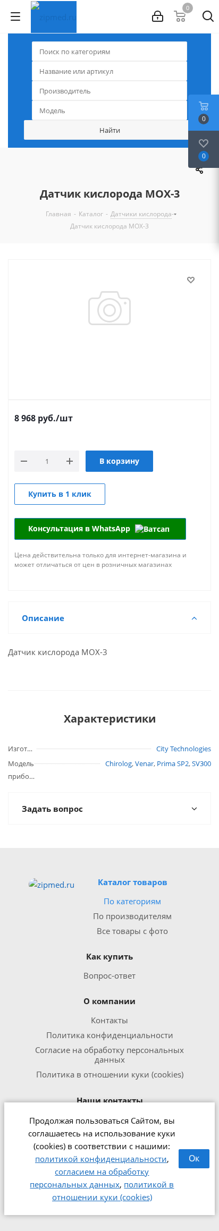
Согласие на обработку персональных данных (109, 1055)
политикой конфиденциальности (101, 1158)
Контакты (109, 1020)
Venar (144, 763)
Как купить (109, 956)
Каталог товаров (132, 882)
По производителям (132, 916)
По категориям (132, 901)
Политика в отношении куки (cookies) (109, 1074)
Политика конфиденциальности (109, 1035)
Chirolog (118, 763)
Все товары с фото (132, 931)
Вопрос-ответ (109, 975)
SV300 (201, 763)
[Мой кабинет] (157, 16)
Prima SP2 (173, 763)
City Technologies (183, 748)
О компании (109, 1001)
